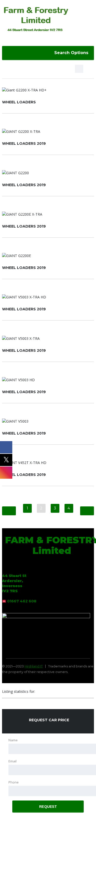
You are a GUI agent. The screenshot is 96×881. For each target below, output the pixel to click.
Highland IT (34, 666)
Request (48, 807)
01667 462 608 (21, 601)
